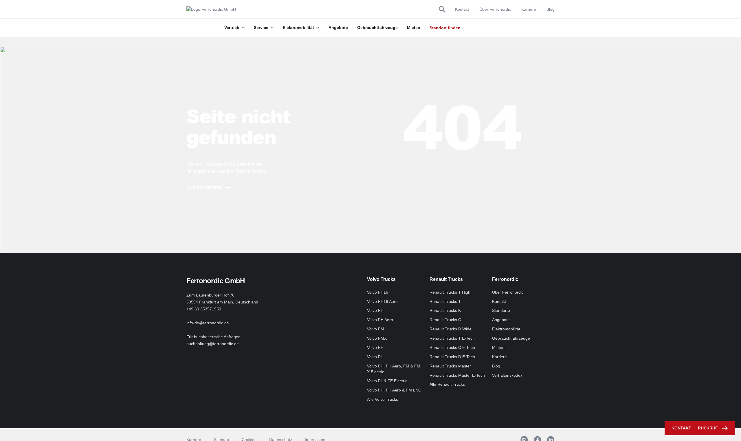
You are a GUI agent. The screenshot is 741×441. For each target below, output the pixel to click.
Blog (550, 9)
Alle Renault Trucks (447, 384)
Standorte (501, 310)
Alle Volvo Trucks (382, 399)
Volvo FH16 (377, 292)
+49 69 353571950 (203, 309)
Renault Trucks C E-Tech (452, 347)
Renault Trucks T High (450, 292)
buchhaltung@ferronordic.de (212, 343)
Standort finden (445, 27)
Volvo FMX (377, 338)
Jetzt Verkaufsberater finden (491, 27)
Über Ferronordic (495, 9)
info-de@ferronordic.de (207, 323)
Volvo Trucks (381, 279)
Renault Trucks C (445, 319)
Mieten (498, 347)
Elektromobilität (506, 329)
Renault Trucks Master (450, 366)
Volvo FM (375, 329)
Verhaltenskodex (507, 375)
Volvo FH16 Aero (382, 301)
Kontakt (462, 9)
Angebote (501, 319)
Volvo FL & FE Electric (387, 380)
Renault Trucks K (445, 310)
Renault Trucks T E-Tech (452, 338)
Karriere (528, 9)
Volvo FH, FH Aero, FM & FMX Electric (393, 369)
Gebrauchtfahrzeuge (511, 338)
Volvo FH (375, 310)
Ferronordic (505, 279)
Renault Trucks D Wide (451, 329)
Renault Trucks (446, 279)
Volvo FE (375, 347)
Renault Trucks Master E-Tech (457, 375)
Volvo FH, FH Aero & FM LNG (394, 390)
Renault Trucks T (445, 301)
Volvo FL (375, 356)
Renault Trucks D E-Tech (452, 356)
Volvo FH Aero (380, 319)
